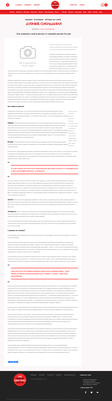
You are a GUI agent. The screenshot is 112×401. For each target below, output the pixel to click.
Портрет (41, 12)
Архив (81, 5)
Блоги (56, 12)
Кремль (95, 12)
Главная (18, 5)
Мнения (58, 375)
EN (102, 5)
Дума (100, 12)
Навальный (78, 12)
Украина (64, 12)
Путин (90, 12)
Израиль (70, 12)
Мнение (12, 12)
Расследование (49, 12)
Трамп (85, 12)
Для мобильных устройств (90, 384)
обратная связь (85, 375)
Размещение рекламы (89, 381)
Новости (73, 5)
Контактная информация (90, 379)
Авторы (37, 5)
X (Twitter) (11, 362)
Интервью (26, 12)
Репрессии (34, 12)
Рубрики (27, 5)
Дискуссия (19, 12)
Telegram (16, 362)
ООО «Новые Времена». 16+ (39, 379)
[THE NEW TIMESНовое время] (55, 5)
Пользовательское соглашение (91, 383)
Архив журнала (69, 375)
